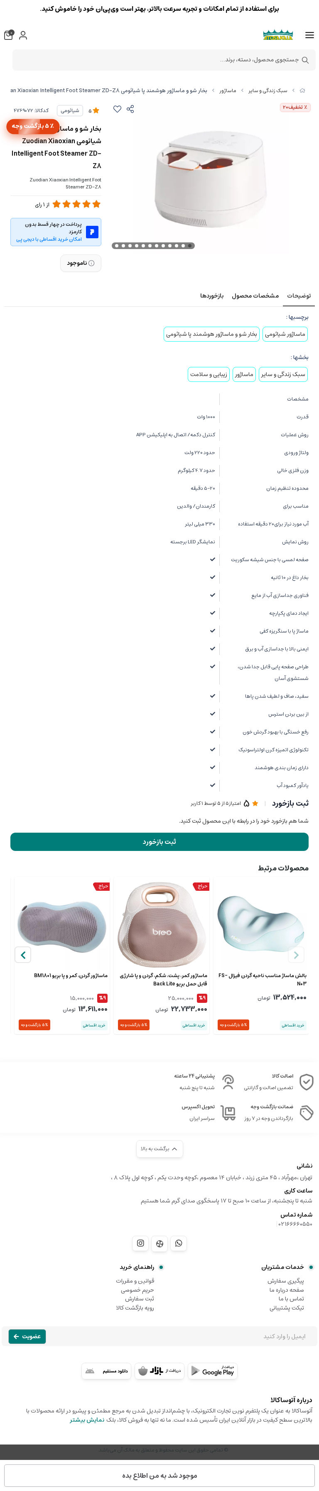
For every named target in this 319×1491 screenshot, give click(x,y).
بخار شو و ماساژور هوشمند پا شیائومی (211, 334)
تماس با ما (291, 1299)
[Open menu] (309, 35)
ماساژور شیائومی (285, 334)
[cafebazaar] (159, 1371)
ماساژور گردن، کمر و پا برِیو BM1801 (71, 976)
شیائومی (70, 110)
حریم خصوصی (137, 1290)
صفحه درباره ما (287, 1290)
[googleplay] (213, 1371)
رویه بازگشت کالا (135, 1308)
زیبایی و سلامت (208, 374)
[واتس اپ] (178, 1243)
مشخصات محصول (255, 296)
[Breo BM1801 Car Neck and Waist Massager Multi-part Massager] (62, 924)
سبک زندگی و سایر (267, 90)
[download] (106, 1371)
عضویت (31, 1337)
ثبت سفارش (139, 1299)
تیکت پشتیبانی (287, 1308)
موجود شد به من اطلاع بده (159, 1475)
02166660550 (295, 1224)
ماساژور (227, 90)
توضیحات (299, 296)
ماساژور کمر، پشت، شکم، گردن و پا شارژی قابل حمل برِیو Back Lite (163, 980)
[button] (23, 954)
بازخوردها (211, 296)
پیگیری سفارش (285, 1281)
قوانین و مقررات (135, 1281)
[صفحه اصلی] (302, 90)
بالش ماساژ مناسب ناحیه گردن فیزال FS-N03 (262, 980)
